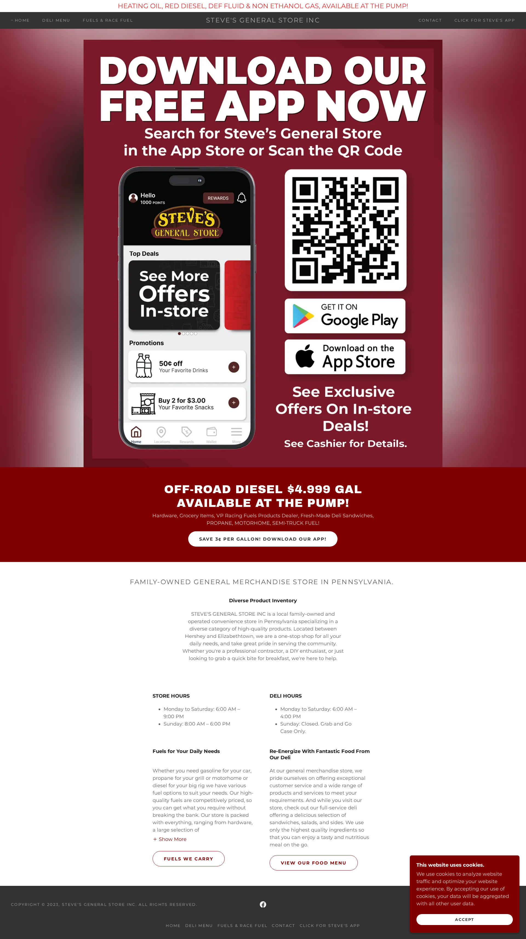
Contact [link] (430, 20)
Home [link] (22, 20)
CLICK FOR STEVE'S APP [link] (484, 20)
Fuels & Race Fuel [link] (108, 20)
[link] (263, 21)
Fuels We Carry (188, 858)
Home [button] (173, 925)
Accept (464, 919)
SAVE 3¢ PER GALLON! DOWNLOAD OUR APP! (263, 539)
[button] (170, 839)
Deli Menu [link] (56, 20)
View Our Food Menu (314, 863)
